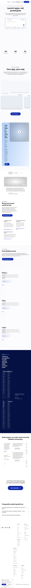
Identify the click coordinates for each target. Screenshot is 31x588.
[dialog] (7, 583)
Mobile (24, 19)
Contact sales (17, 1)
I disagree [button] (9, 584)
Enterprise (16, 172)
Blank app (23, 27)
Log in (22, 1)
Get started (26, 1)
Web (21, 19)
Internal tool (18, 27)
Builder (10, 172)
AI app (11, 27)
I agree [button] (4, 584)
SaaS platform (8, 27)
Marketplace (14, 27)
